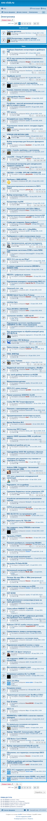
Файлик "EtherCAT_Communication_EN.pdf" (23, 732)
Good (27, 369)
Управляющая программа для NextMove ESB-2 (25, 695)
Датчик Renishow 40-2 (15, 422)
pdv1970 (28, 107)
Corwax (28, 269)
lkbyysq (28, 646)
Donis (27, 633)
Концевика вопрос (14, 688)
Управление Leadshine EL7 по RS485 (21, 674)
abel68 (27, 231)
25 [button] (35, 24)
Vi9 (26, 77)
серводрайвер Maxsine (16, 97)
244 (41, 160)
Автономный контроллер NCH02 (19, 570)
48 (37, 495)
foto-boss (28, 33)
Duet (27, 196)
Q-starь (28, 471)
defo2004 (28, 217)
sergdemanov (30, 610)
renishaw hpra (12, 302)
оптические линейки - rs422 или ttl (20, 316)
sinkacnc (28, 668)
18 (39, 546)
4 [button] (27, 24)
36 (44, 169)
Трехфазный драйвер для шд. (18, 445)
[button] (16, 23)
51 (44, 495)
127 (35, 364)
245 (44, 160)
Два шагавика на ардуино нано (19, 667)
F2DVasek (29, 203)
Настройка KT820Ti (14, 536)
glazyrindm (29, 174)
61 (39, 742)
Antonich (28, 424)
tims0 (27, 396)
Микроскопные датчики (16, 381)
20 (44, 546)
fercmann (28, 740)
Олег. (27, 486)
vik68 (27, 662)
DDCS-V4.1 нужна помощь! (17, 388)
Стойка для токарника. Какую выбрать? (22, 222)
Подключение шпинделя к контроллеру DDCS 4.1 (26, 281)
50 (42, 495)
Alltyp (27, 710)
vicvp (27, 167)
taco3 (27, 376)
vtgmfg (28, 120)
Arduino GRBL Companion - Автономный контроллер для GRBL (22, 468)
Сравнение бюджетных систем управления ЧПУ (25, 491)
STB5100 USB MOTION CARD (18, 134)
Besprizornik (29, 619)
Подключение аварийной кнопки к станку (23, 645)
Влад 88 (28, 224)
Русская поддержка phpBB (23, 816)
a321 (27, 290)
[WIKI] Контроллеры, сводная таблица (22, 38)
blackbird (28, 145)
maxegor (28, 158)
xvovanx (28, 84)
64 (39, 115)
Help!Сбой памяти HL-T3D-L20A (19, 521)
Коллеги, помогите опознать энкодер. (21, 90)
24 (42, 138)
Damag (28, 603)
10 (37, 64)
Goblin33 (28, 348)
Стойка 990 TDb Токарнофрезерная (20, 402)
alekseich (28, 719)
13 (44, 64)
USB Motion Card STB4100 (17, 739)
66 (44, 115)
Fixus (27, 210)
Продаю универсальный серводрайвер (22, 83)
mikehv (28, 129)
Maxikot (28, 98)
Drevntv (28, 756)
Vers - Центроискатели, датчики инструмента (24, 243)
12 (42, 64)
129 (41, 364)
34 (39, 169)
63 (37, 115)
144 (44, 205)
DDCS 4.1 (10, 709)
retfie (27, 310)
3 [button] (24, 24)
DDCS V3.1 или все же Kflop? (18, 259)
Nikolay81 (28, 502)
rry (26, 355)
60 (37, 742)
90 (42, 80)
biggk (27, 303)
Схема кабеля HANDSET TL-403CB (20, 608)
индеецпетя (29, 335)
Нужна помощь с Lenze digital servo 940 (22, 347)
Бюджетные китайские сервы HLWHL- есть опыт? (26, 776)
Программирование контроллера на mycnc (23, 416)
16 (44, 191)
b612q (27, 113)
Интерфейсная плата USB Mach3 (19, 119)
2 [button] (22, 24)
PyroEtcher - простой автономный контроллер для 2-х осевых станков (25, 104)
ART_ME (28, 181)
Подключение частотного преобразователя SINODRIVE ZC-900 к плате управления (23, 324)
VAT (27, 53)
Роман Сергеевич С (32, 317)
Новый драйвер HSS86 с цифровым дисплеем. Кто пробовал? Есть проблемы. (25, 617)
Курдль (28, 136)
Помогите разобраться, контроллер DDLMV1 (24, 543)
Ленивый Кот (30, 522)
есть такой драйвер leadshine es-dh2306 (22, 375)
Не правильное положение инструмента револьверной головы (22, 725)
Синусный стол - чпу (15, 288)
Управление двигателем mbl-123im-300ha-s (23, 209)
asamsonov (29, 410)
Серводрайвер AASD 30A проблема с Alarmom (25, 452)
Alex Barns (29, 537)
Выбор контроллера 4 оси (17, 195)
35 (42, 169)
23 (39, 138)
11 (39, 64)
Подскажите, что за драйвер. (18, 485)
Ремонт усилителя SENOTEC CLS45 (21, 395)
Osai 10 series (12, 701)
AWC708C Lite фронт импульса (19, 652)
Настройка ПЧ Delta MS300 (17, 563)
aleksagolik (29, 508)
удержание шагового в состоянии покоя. (23, 638)
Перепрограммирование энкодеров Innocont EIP (26, 215)
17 (44, 240)
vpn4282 (28, 390)
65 (42, 115)
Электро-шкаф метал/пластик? (19, 557)
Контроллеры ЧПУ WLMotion (18, 340)
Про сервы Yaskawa (14, 361)
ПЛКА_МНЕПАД (13, 354)
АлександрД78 (30, 253)
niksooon (27, 653)
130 (44, 364)
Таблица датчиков (14, 31)
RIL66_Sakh (29, 572)
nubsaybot (29, 276)
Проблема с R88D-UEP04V (17, 179)
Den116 (28, 453)
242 (35, 160)
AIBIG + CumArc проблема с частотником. (23, 150)
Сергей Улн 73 (30, 283)
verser (27, 244)
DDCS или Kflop (13, 681)
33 (37, 169)
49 (39, 495)
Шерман (28, 296)
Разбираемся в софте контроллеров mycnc (24, 236)
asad (27, 417)
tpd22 (27, 764)
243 (38, 160)
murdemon (29, 91)
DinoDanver (29, 70)
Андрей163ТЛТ (30, 626)
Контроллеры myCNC (15, 202)
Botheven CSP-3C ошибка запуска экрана (23, 625)
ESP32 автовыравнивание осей (19, 507)
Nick (26, 40)
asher (26, 479)
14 (39, 191)
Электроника (8, 16)
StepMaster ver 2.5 (14, 76)
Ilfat (27, 462)
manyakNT (29, 261)
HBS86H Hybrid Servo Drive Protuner (20, 295)
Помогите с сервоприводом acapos (20, 408)
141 (35, 205)
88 (37, 80)
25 (44, 138)
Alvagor (28, 62)
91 (44, 80)
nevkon (28, 551)
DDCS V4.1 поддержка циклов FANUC (21, 770)
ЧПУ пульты (11, 112)
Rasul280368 (30, 703)
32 (37, 247)
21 (37, 344)
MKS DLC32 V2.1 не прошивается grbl (21, 514)
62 (42, 742)
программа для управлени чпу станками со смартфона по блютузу (24, 459)
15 (42, 191)
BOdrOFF (28, 151)
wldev (27, 341)
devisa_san (29, 431)
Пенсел (28, 581)
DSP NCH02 (11, 593)
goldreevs (29, 544)
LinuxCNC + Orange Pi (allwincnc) (19, 157)
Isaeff (27, 565)
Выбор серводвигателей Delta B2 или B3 (22, 746)
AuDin (27, 733)
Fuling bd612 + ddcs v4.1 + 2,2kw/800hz (22, 229)
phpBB (19, 814)
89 (39, 80)
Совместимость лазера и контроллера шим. (24, 631)
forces (28, 696)
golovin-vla (29, 189)
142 (38, 205)
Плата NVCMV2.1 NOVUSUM (17, 309)
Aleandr (28, 515)
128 (38, 364)
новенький (29, 640)
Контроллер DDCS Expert (16, 429)
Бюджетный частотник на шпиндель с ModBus (25, 368)
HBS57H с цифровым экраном (18, 275)
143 (41, 205)
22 (37, 138)
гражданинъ (29, 558)
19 (42, 546)
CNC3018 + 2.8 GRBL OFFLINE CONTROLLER (24, 173)
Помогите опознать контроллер (19, 550)
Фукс (27, 446)
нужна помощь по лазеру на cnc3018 (21, 586)
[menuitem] (3, 8)
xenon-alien (29, 682)
